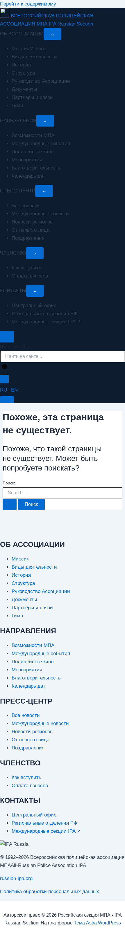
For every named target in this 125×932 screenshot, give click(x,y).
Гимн (17, 105)
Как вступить (26, 268)
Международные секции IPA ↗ (46, 322)
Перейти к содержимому (28, 4)
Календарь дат (28, 176)
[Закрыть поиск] (4, 379)
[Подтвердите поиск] (10, 504)
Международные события (41, 143)
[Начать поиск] (5, 367)
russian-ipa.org (16, 878)
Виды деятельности (34, 57)
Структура (23, 73)
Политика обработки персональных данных (49, 891)
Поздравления (28, 238)
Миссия (20, 559)
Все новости (26, 205)
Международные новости (40, 214)
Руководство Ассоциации (41, 81)
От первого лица (30, 230)
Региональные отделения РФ (44, 313)
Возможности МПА (33, 135)
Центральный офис (34, 305)
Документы (24, 89)
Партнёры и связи (32, 97)
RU (3, 390)
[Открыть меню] (7, 399)
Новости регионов (32, 222)
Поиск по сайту (14, 346)
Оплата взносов (30, 276)
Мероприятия (27, 160)
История (21, 65)
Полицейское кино (32, 151)
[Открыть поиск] (7, 336)
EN (14, 390)
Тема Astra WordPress (97, 922)
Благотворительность (36, 168)
